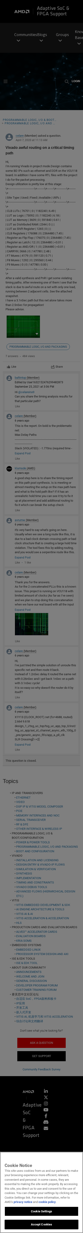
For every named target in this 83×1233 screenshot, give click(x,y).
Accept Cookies (41, 1224)
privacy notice (23, 1202)
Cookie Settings (41, 1211)
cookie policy (47, 1202)
